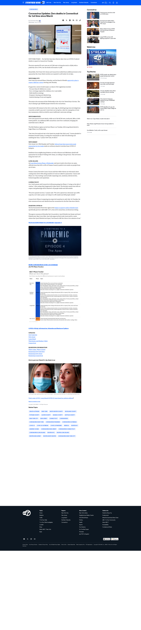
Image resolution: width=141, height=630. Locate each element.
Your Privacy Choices (33, 544)
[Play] (101, 57)
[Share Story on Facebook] (63, 20)
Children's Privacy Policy (43, 544)
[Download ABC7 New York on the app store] (106, 539)
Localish (41, 524)
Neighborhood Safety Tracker (86, 515)
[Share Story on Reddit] (70, 20)
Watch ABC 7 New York (45, 529)
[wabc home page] (27, 513)
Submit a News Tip (107, 513)
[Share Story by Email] (76, 20)
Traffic (41, 517)
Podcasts (81, 531)
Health (80, 522)
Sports (80, 524)
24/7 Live (48, 2)
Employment (105, 515)
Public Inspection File (80, 544)
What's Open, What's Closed (37, 349)
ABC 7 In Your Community (108, 520)
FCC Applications (89, 544)
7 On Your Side (43, 520)
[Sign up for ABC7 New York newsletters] (34, 539)
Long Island (74, 2)
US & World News (83, 517)
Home (40, 513)
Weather (41, 515)
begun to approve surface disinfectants (66, 208)
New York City (57, 2)
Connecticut (94, 2)
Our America (82, 527)
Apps (40, 531)
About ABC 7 (105, 522)
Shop (40, 527)
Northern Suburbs (83, 2)
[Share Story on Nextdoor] (73, 20)
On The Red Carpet (84, 529)
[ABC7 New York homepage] (35, 2)
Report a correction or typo (34, 401)
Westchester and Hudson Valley (38, 341)
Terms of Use (63, 544)
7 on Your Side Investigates (46, 522)
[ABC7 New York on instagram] (31, 539)
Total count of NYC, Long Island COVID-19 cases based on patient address (51, 398)
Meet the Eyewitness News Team (110, 517)
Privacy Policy (25, 544)
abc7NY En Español (84, 534)
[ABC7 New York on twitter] (27, 539)
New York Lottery (83, 513)
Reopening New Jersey (35, 353)
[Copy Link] (80, 20)
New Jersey (66, 2)
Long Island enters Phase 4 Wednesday (42, 163)
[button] (23, 2)
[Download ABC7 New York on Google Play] (114, 539)
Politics (81, 520)
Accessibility (105, 524)
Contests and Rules (107, 527)
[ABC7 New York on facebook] (24, 539)
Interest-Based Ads (71, 544)
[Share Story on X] (66, 20)
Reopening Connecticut (36, 356)
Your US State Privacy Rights (54, 544)
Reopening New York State (37, 351)
